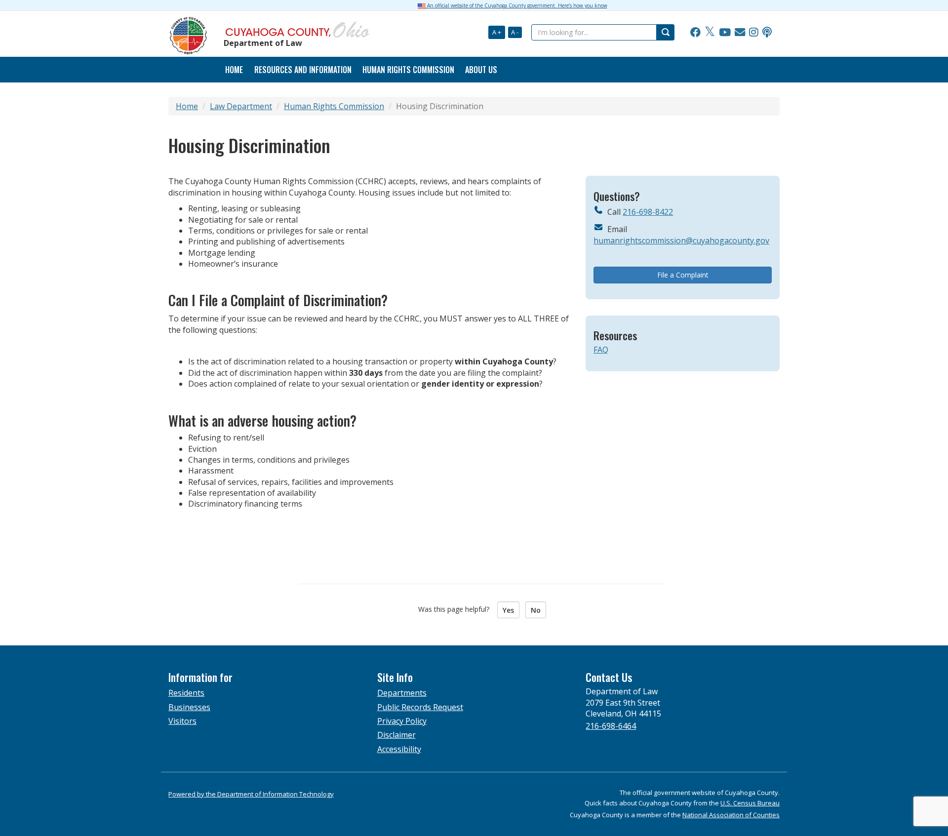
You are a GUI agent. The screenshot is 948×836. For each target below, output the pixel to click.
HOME (234, 70)
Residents (186, 692)
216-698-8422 (648, 211)
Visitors (182, 721)
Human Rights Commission (408, 70)
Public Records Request (420, 707)
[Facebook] (695, 32)
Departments (402, 692)
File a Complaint (683, 274)
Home (187, 106)
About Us (481, 70)
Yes (508, 610)
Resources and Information (303, 70)
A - (514, 32)
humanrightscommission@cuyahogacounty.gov (681, 240)
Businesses (189, 707)
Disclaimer (396, 734)
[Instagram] (753, 32)
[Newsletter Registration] (740, 32)
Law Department (241, 106)
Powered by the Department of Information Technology (251, 794)
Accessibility (399, 749)
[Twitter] (710, 32)
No (536, 610)
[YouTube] (725, 32)
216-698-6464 (611, 725)
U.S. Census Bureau (750, 802)
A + (496, 32)
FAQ (600, 349)
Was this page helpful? (456, 609)
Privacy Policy (402, 721)
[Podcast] (767, 32)
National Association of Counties (731, 814)
